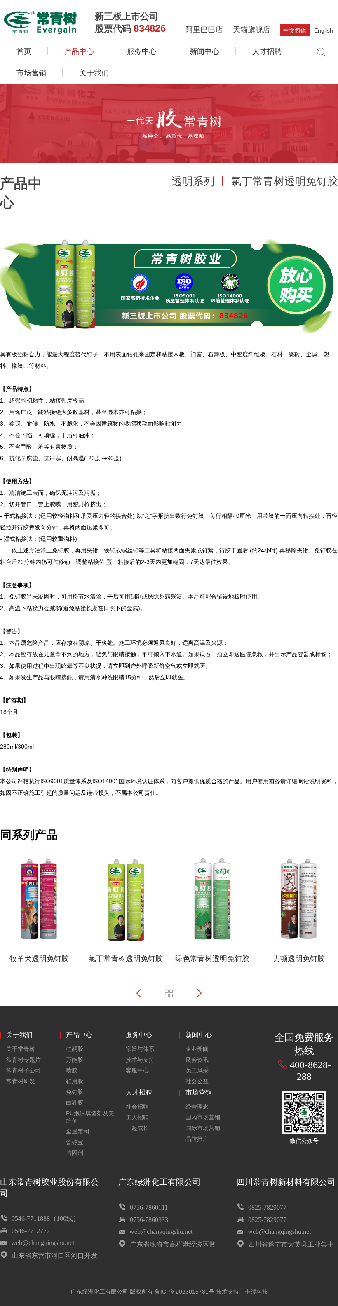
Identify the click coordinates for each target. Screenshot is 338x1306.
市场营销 (31, 73)
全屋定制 (77, 1131)
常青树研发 (20, 1081)
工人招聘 (137, 1117)
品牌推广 (197, 1138)
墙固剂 (74, 1152)
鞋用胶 (74, 1081)
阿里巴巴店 (204, 30)
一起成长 (137, 1128)
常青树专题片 (23, 1059)
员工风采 (197, 1070)
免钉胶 (74, 1091)
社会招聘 (137, 1106)
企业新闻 (197, 1049)
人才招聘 (267, 51)
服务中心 (142, 51)
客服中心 (137, 1070)
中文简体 (294, 30)
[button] (138, 993)
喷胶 (71, 1070)
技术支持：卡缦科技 (242, 1291)
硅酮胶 (74, 1049)
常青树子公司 (23, 1070)
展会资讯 (197, 1059)
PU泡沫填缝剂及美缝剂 (90, 1117)
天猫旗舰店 (251, 30)
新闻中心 (204, 51)
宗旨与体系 (140, 1049)
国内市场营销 (202, 1117)
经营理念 (197, 1106)
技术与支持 (140, 1059)
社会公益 (197, 1081)
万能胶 (74, 1059)
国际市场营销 (202, 1128)
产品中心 (79, 51)
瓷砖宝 (74, 1142)
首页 (23, 51)
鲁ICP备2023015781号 (184, 1291)
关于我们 (94, 73)
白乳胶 (74, 1102)
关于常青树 (20, 1049)
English (323, 30)
